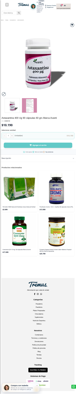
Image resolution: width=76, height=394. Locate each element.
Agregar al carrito (40, 145)
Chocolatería (39, 314)
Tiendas (39, 355)
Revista (39, 358)
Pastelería (39, 307)
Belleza (39, 324)
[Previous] (5, 59)
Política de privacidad (39, 345)
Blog (39, 351)
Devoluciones (39, 341)
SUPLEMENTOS (13, 20)
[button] (4, 94)
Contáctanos (39, 335)
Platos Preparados (39, 310)
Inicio (2, 20)
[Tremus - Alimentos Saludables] (23, 4)
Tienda (6, 20)
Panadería (39, 304)
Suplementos (39, 317)
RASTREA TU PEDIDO (38, 370)
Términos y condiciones (39, 338)
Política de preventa (39, 348)
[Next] (71, 59)
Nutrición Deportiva (39, 320)
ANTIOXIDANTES (20, 20)
